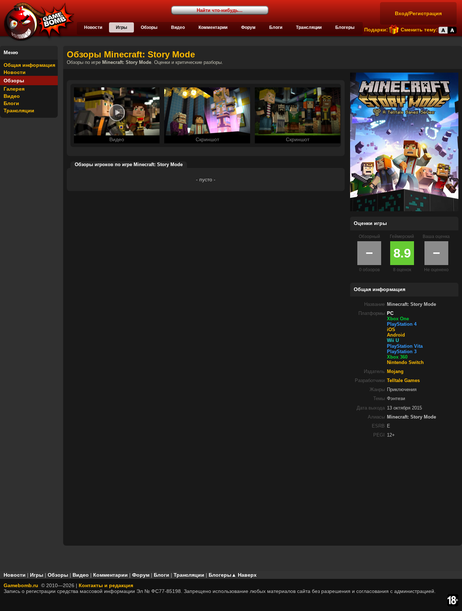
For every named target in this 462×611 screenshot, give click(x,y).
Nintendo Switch (405, 362)
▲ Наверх (244, 575)
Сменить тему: (419, 29)
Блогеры (344, 27)
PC (390, 313)
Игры (121, 27)
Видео (178, 27)
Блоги (275, 27)
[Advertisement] (404, 494)
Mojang (395, 371)
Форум (248, 27)
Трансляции (309, 27)
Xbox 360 (397, 357)
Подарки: (376, 29)
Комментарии (213, 27)
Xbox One (398, 318)
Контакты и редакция (106, 585)
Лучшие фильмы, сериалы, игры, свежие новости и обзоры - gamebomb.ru (37, 21)
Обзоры (149, 27)
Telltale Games (403, 380)
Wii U (393, 340)
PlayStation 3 (402, 351)
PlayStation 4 (402, 324)
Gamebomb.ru (21, 585)
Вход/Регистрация (418, 13)
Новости (93, 27)
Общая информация (29, 65)
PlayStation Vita (405, 346)
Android (396, 335)
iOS (391, 329)
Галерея (14, 89)
